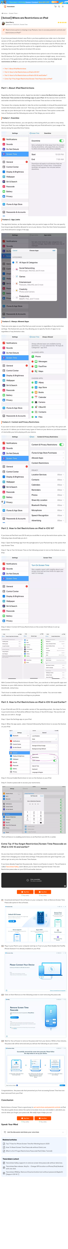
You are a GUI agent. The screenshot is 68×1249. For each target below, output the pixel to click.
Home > (5, 13)
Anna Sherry (10, 22)
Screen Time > (13, 13)
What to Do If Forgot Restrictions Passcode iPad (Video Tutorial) (29, 1151)
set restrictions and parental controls (47, 1107)
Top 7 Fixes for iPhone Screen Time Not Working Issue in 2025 (28, 1144)
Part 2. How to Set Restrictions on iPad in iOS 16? (22, 72)
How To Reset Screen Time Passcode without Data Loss (26, 1147)
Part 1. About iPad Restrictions (15, 69)
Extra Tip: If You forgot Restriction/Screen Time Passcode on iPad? (28, 79)
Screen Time (24, 24)
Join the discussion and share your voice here (23, 1132)
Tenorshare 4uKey (12, 867)
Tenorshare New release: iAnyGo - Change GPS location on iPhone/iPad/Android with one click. (34, 1167)
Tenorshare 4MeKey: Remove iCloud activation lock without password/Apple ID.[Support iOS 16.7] (34, 1173)
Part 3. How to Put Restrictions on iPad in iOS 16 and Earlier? (26, 75)
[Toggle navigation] (62, 6)
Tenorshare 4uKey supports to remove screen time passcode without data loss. (34, 1163)
